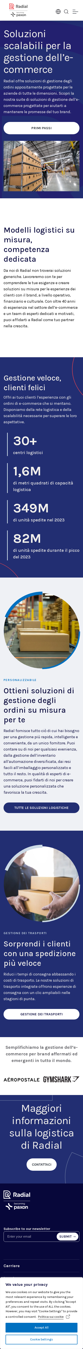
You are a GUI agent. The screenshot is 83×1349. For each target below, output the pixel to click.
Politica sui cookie (51, 1317)
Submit (65, 1237)
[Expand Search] (66, 11)
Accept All (41, 1327)
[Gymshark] (61, 1080)
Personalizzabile (20, 680)
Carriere (12, 1265)
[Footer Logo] (17, 1208)
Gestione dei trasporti (25, 933)
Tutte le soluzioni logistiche (41, 808)
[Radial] (23, 10)
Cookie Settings (41, 1339)
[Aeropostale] (22, 1080)
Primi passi (41, 128)
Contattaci (41, 1164)
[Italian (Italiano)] (58, 11)
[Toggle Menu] (75, 12)
